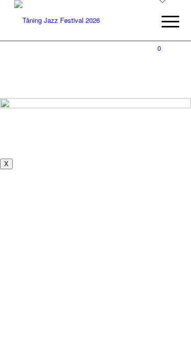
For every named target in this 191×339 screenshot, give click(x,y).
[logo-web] (79, 20)
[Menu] (162, 21)
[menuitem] (162, 21)
